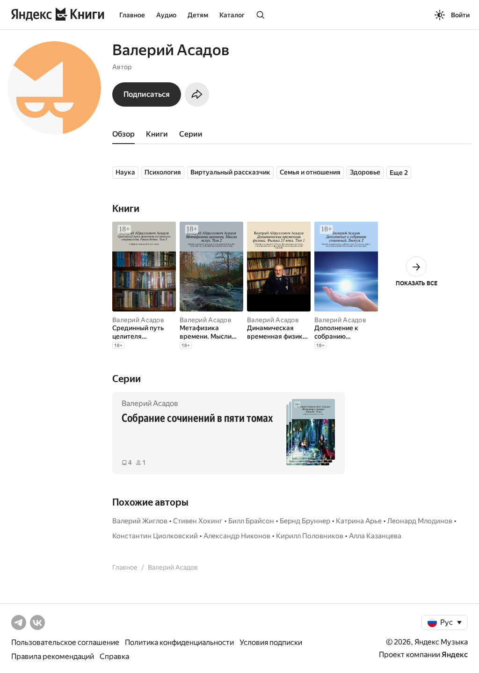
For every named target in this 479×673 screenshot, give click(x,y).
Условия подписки (271, 642)
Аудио (166, 15)
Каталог (232, 15)
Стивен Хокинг (198, 521)
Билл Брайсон (251, 521)
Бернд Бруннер (305, 521)
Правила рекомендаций (52, 656)
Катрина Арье (359, 521)
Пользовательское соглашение (65, 642)
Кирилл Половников (309, 536)
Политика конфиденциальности (179, 642)
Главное (132, 15)
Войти (460, 15)
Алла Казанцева (375, 536)
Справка (114, 656)
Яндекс (455, 654)
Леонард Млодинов (419, 521)
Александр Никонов (236, 536)
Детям (198, 15)
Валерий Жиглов (139, 521)
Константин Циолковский (155, 536)
